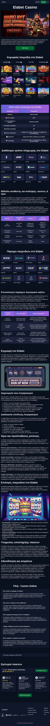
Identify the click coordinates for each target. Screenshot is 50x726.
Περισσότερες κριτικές (25, 695)
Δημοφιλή (5, 62)
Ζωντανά (18, 62)
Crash (30, 62)
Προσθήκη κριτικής (41, 670)
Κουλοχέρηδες (42, 62)
